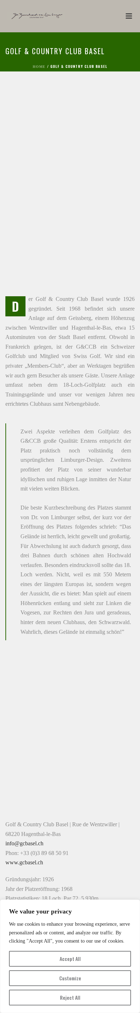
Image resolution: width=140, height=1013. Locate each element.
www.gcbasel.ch (24, 862)
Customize (70, 978)
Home (39, 67)
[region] (70, 956)
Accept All (70, 958)
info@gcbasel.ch (24, 843)
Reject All (70, 997)
